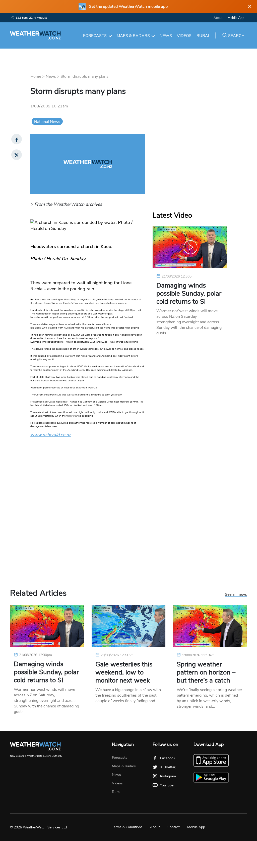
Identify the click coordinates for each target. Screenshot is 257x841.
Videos (184, 35)
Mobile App (236, 18)
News (166, 35)
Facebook (167, 758)
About (218, 18)
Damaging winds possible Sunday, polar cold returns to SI (188, 294)
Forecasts (95, 35)
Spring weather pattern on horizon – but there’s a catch (206, 672)
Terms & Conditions (127, 827)
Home (35, 76)
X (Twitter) (168, 767)
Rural (203, 35)
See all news (236, 594)
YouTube (166, 785)
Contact (173, 827)
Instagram (168, 776)
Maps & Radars (133, 35)
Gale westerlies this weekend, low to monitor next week (123, 672)
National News (47, 122)
